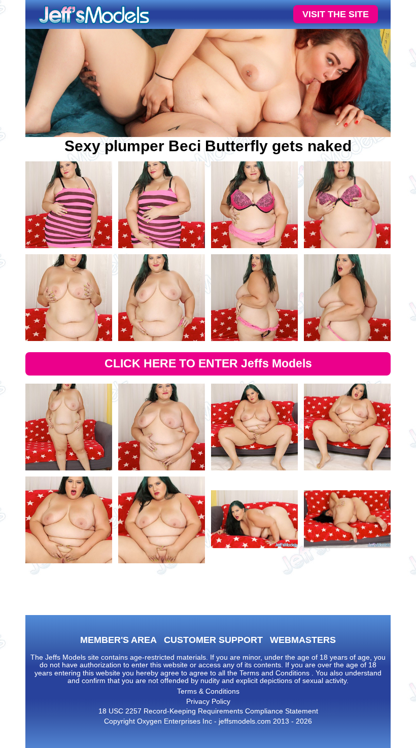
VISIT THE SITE (335, 14)
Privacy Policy (208, 701)
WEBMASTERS (303, 639)
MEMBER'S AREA (118, 639)
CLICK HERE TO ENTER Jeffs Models (208, 363)
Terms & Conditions (208, 691)
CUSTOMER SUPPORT (213, 639)
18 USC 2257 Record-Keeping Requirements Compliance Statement (208, 711)
